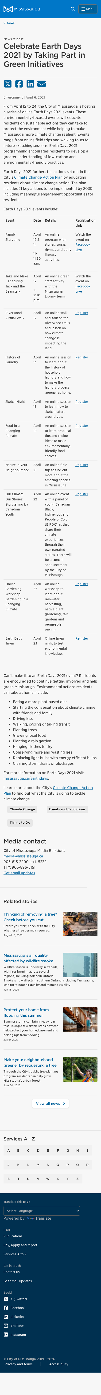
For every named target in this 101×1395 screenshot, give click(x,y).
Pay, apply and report (20, 1245)
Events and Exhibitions (67, 809)
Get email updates (19, 873)
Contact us (11, 1272)
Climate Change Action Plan (38, 177)
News (10, 23)
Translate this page (17, 1202)
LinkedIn (17, 1317)
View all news (48, 1103)
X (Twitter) (19, 1299)
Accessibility (58, 1364)
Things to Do (20, 822)
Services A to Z (15, 1254)
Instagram (18, 1335)
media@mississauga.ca (23, 856)
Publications (13, 1236)
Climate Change (22, 809)
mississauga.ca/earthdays (26, 778)
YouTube (17, 1326)
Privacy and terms (18, 1364)
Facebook (18, 1308)
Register (81, 313)
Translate (43, 1218)
